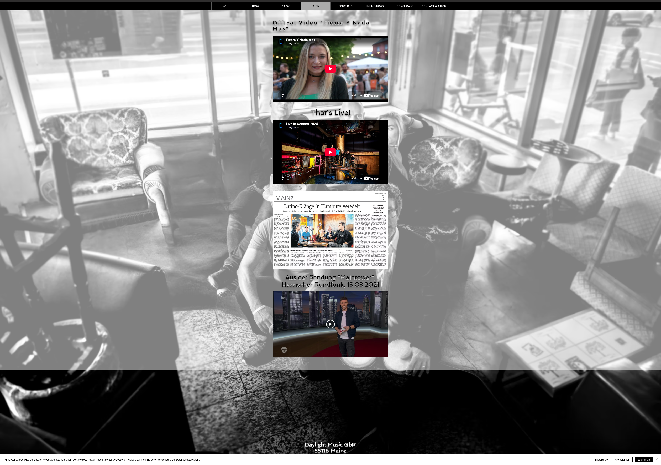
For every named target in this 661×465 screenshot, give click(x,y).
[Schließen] (657, 459)
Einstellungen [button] (602, 459)
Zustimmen (644, 459)
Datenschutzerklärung (188, 459)
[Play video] (330, 324)
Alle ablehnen (622, 459)
